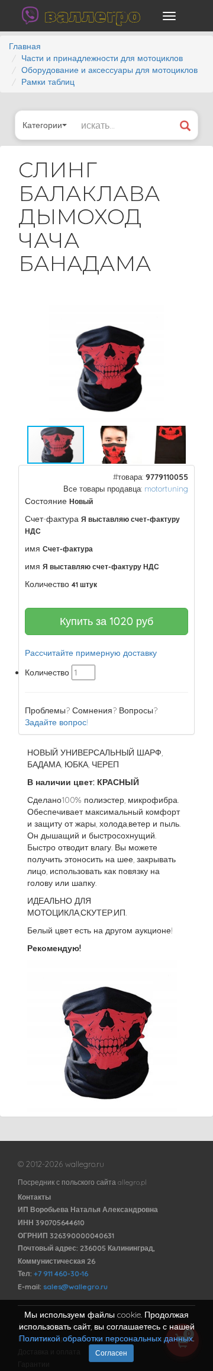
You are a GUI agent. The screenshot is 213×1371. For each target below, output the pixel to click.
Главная (25, 46)
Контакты (34, 1197)
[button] (175, 316)
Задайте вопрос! (56, 722)
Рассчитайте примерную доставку (91, 653)
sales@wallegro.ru (75, 1286)
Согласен (111, 1352)
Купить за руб (106, 621)
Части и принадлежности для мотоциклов (102, 58)
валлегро (92, 15)
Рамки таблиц (48, 81)
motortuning (166, 488)
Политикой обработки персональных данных (106, 1338)
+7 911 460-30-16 (61, 1273)
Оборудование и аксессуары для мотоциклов (109, 70)
